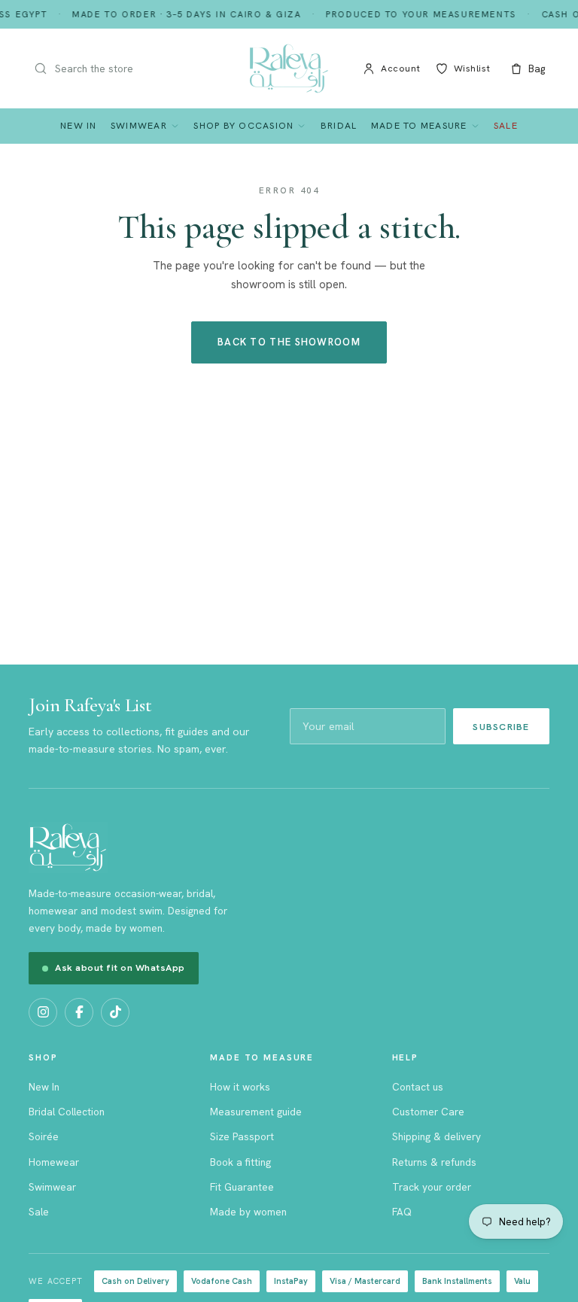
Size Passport (242, 1136)
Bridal (339, 125)
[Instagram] (43, 1012)
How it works (240, 1087)
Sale (506, 125)
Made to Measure (419, 125)
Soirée (44, 1136)
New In (78, 125)
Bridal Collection (67, 1111)
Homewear (54, 1162)
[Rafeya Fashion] (289, 68)
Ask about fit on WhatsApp (120, 967)
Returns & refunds (434, 1162)
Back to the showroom (289, 342)
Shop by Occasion (243, 125)
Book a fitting (240, 1162)
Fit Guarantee (242, 1187)
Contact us (417, 1087)
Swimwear (139, 125)
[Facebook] (79, 1012)
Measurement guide (256, 1111)
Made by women (248, 1211)
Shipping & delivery (436, 1136)
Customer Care (428, 1111)
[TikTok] (115, 1012)
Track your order (431, 1187)
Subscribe (501, 726)
